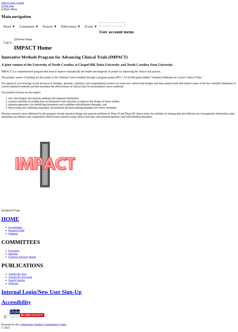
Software (13, 283)
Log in (7, 42)
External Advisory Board (22, 256)
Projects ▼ (50, 26)
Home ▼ (9, 26)
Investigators (15, 227)
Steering (12, 253)
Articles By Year (17, 273)
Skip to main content (12, 2)
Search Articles (16, 280)
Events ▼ (91, 26)
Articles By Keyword (20, 277)
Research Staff (16, 230)
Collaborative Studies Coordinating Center (42, 324)
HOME (10, 219)
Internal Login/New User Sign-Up (41, 292)
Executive (13, 250)
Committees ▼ (29, 26)
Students (13, 233)
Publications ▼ (70, 26)
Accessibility (16, 302)
